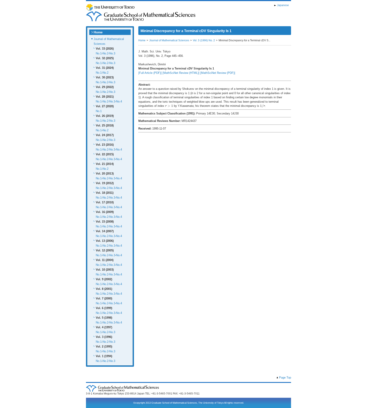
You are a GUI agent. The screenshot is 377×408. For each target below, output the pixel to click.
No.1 (99, 53)
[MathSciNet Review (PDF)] (217, 72)
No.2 (105, 53)
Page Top (285, 377)
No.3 (112, 53)
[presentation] (169, 105)
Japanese (283, 5)
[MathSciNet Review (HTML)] (181, 72)
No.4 (119, 101)
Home (98, 32)
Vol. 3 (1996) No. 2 (204, 40)
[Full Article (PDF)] (150, 72)
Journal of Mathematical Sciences (169, 40)
